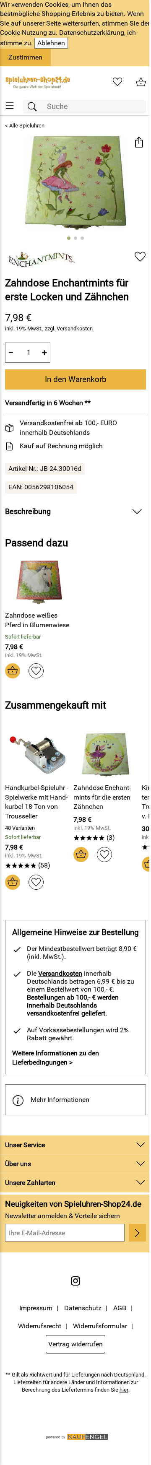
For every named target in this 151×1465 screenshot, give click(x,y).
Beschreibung (28, 511)
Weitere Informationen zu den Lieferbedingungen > (55, 1057)
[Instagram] (75, 1281)
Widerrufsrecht (39, 1326)
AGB (119, 1308)
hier (124, 1390)
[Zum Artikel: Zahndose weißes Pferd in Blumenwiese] (39, 582)
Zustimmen (25, 57)
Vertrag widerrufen (75, 1344)
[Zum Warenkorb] (141, 82)
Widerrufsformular (100, 1326)
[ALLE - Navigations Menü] (10, 106)
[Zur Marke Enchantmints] (41, 259)
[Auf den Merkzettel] (140, 256)
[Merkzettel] (117, 82)
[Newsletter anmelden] (137, 1233)
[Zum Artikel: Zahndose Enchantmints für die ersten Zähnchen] (105, 755)
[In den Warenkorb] (12, 670)
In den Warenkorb (76, 379)
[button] (138, 143)
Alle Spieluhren (26, 125)
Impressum (35, 1308)
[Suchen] (34, 107)
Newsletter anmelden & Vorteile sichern (62, 1216)
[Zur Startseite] (37, 82)
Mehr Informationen (60, 1100)
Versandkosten (75, 328)
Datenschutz (83, 1308)
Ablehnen (51, 43)
